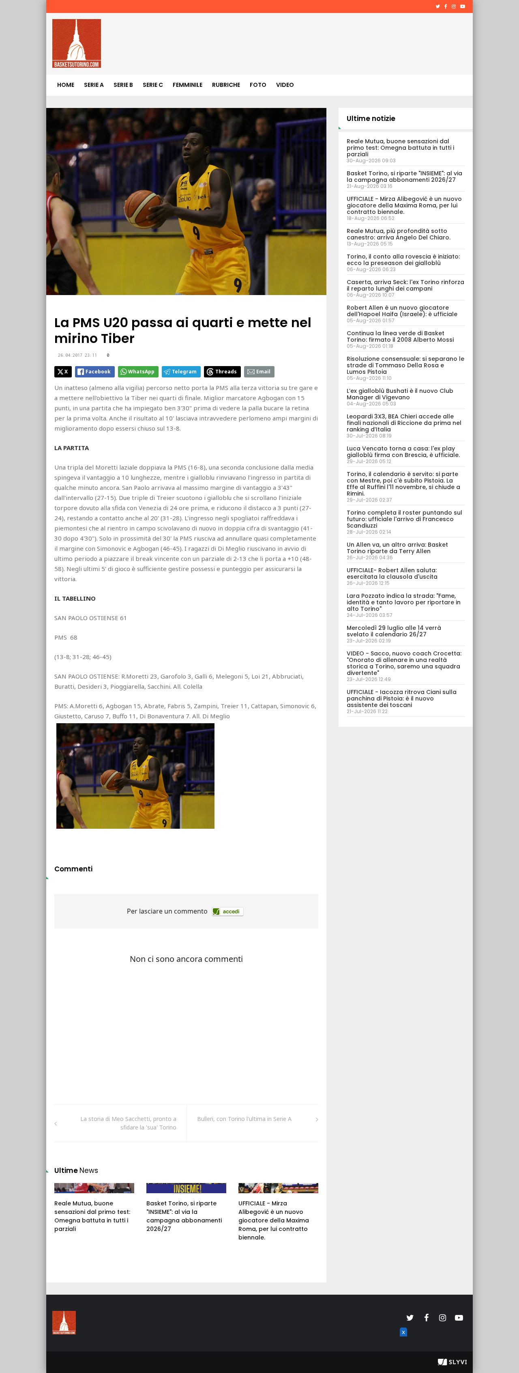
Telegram (184, 371)
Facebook (98, 371)
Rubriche (226, 85)
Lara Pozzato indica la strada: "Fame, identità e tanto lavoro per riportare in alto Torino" (404, 602)
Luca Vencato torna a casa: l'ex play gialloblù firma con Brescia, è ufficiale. (403, 451)
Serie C (153, 85)
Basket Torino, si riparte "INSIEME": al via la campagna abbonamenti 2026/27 (184, 1216)
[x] (402, 1341)
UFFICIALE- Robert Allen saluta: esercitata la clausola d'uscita (392, 573)
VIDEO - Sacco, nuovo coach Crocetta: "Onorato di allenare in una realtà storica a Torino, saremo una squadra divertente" (404, 663)
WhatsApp (141, 371)
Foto (258, 85)
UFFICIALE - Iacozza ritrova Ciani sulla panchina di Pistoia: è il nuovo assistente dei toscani (402, 698)
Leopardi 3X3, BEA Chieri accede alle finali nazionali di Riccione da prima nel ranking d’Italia (404, 422)
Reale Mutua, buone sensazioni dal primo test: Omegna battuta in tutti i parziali (92, 1216)
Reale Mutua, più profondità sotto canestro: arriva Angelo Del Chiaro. (398, 234)
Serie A (94, 85)
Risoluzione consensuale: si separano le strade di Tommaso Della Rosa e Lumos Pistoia (405, 365)
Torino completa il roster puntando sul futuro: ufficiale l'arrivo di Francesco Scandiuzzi (404, 519)
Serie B (123, 85)
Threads (226, 371)
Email (263, 371)
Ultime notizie (371, 118)
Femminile (187, 85)
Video (285, 85)
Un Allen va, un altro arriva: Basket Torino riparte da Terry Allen (397, 548)
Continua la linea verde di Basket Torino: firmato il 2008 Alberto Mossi (400, 336)
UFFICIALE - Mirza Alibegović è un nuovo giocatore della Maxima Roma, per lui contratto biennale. (273, 1220)
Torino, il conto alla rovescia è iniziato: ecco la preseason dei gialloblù (403, 259)
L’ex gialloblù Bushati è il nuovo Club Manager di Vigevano (400, 394)
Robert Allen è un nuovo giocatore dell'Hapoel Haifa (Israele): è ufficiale (402, 311)
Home (65, 85)
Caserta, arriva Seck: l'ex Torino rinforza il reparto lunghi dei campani (405, 285)
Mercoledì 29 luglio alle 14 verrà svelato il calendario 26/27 (394, 631)
